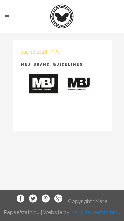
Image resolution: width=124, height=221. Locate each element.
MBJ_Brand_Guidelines (52, 64)
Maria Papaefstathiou (95, 212)
